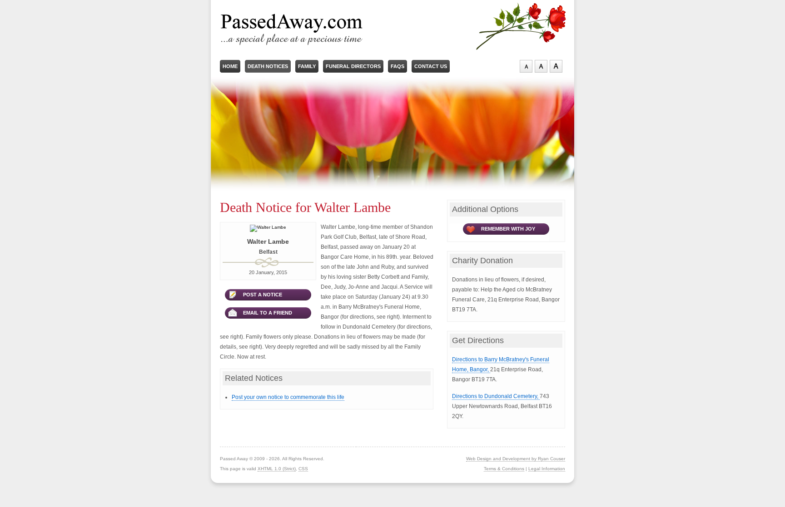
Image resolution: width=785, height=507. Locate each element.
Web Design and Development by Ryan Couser (515, 458)
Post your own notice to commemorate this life (288, 397)
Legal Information (546, 468)
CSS (303, 468)
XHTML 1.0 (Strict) (277, 468)
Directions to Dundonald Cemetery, (496, 396)
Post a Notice (262, 294)
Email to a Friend (267, 312)
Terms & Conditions (504, 468)
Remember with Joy (508, 228)
